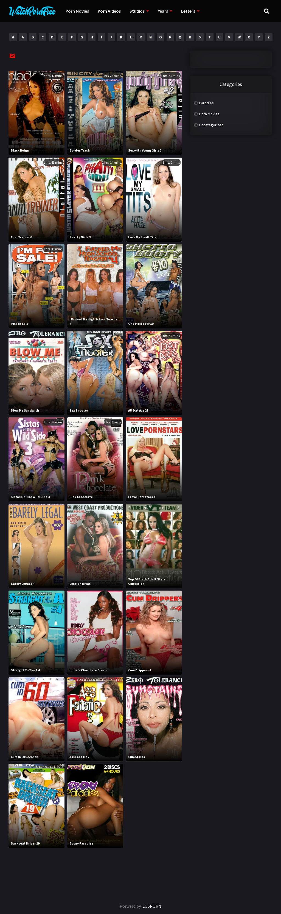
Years (163, 11)
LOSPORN (151, 906)
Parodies (206, 102)
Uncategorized (211, 124)
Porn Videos (109, 11)
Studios (137, 11)
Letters (188, 11)
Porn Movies (77, 11)
